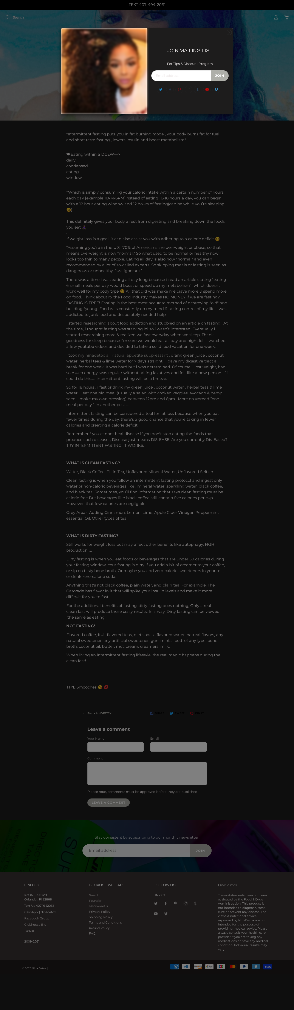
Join (219, 76)
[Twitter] (160, 89)
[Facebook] (170, 89)
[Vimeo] (216, 89)
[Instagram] (188, 89)
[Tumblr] (197, 89)
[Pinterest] (179, 89)
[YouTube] (207, 89)
